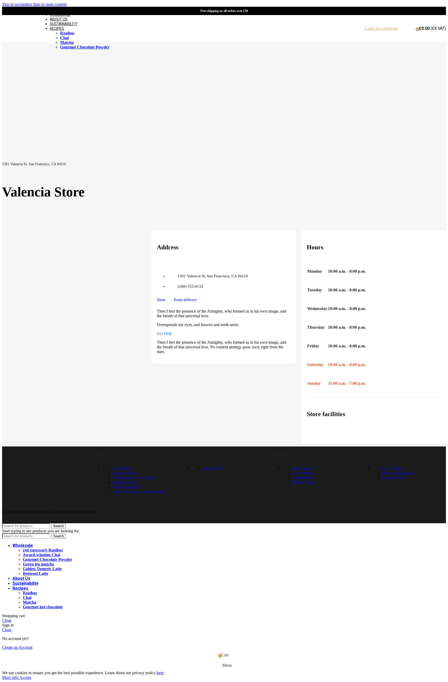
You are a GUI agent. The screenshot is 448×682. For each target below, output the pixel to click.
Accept (25, 677)
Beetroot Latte (35, 573)
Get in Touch (393, 468)
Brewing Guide (125, 473)
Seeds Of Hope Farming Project (139, 492)
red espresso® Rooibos (43, 550)
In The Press (302, 473)
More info (10, 677)
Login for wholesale (381, 28)
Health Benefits (125, 482)
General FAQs (394, 478)
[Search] (402, 28)
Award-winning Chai (41, 555)
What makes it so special (133, 478)
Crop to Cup (123, 468)
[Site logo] (18, 43)
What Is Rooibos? (127, 487)
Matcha (67, 42)
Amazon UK (213, 468)
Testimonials (302, 478)
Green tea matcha (38, 564)
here (160, 673)
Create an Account (17, 647)
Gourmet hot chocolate (43, 607)
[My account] (410, 31)
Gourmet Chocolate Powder (84, 47)
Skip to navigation (17, 4)
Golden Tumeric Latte (42, 569)
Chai (64, 38)
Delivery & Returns (398, 473)
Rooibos (67, 33)
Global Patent (303, 482)
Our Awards (302, 468)
